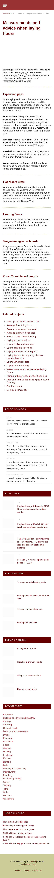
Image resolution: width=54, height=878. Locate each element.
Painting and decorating (14, 768)
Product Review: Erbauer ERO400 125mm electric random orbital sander (27, 422)
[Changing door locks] (8, 692)
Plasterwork (9, 772)
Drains (6, 734)
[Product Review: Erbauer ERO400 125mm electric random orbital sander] (8, 505)
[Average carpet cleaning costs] (8, 585)
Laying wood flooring (18, 365)
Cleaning (7, 724)
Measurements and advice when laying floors (26, 371)
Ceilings (7, 721)
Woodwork (8, 799)
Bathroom (8, 714)
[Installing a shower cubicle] (8, 665)
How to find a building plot (15, 822)
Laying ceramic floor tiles (19, 347)
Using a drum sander (17, 389)
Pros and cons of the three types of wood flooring (28, 381)
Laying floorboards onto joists (22, 351)
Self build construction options (17, 833)
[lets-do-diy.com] (27, 5)
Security (7, 785)
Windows (7, 795)
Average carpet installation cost (23, 321)
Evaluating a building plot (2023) (18, 825)
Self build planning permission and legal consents (26, 843)
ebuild (33, 861)
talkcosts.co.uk (29, 864)
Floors (6, 745)
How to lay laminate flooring (21, 336)
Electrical (7, 738)
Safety (6, 782)
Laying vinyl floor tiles (18, 361)
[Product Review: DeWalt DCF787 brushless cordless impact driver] (8, 523)
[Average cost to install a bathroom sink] (8, 599)
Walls (5, 792)
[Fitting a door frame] (8, 651)
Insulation (7, 755)
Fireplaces (8, 741)
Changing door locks (27, 689)
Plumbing (7, 775)
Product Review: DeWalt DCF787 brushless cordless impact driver (27, 435)
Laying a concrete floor (18, 340)
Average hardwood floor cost (21, 329)
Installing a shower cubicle (29, 662)
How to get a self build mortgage (18, 829)
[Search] (49, 5)
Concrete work (10, 728)
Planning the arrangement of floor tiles (27, 375)
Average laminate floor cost (21, 332)
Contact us (37, 870)
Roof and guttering (12, 778)
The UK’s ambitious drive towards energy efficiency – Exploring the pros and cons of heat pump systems (27, 449)
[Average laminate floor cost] (8, 612)
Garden (6, 748)
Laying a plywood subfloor (20, 344)
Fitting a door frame (26, 648)
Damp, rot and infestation (15, 731)
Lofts (5, 765)
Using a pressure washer (29, 675)
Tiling (5, 788)
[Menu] (5, 5)
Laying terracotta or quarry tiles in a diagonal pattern (25, 356)
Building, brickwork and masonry (19, 718)
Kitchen (6, 758)
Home (17, 870)
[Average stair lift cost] (8, 626)
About (26, 870)
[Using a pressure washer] (8, 678)
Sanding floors (14, 386)
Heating (7, 751)
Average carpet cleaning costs (31, 582)
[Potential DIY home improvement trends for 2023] (8, 559)
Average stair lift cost (27, 622)
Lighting (7, 761)
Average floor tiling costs (19, 325)
